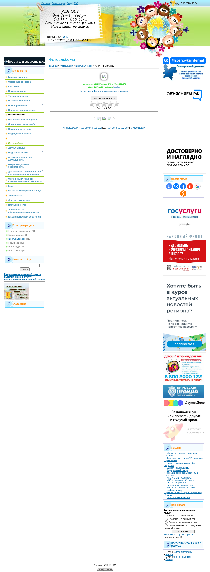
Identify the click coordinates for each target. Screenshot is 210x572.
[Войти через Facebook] (183, 186)
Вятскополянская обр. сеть (181, 485)
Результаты (170, 534)
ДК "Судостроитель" (177, 482)
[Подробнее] (184, 171)
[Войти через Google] (197, 186)
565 (114, 127)
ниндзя (169, 554)
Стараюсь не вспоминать (182, 519)
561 (95, 127)
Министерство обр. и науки (181, 487)
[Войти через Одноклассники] (183, 193)
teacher (116, 87)
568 (127, 127)
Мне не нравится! (182, 557)
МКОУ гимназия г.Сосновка (181, 480)
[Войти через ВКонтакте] (176, 186)
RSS (76, 3)
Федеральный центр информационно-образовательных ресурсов (182, 472)
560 (91, 127)
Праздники (13, 243)
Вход (69, 3)
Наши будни (14, 246)
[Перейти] (184, 63)
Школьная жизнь (17, 239)
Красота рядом (16, 235)
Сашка (169, 559)
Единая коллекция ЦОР (179, 468)
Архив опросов (185, 534)
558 (82, 127)
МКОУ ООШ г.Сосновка (179, 477)
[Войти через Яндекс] (190, 186)
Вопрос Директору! (183, 552)
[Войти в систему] (184, 80)
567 (122, 127)
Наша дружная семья (19, 231)
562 (100, 127)
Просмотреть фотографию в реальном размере (104, 91)
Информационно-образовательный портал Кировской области (183, 492)
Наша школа (15, 250)
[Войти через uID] (169, 186)
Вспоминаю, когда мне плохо (184, 522)
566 (118, 127)
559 (87, 127)
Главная (45, 3)
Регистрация (58, 3)
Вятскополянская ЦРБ (178, 497)
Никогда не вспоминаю (181, 515)
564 (109, 127)
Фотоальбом (66, 66)
